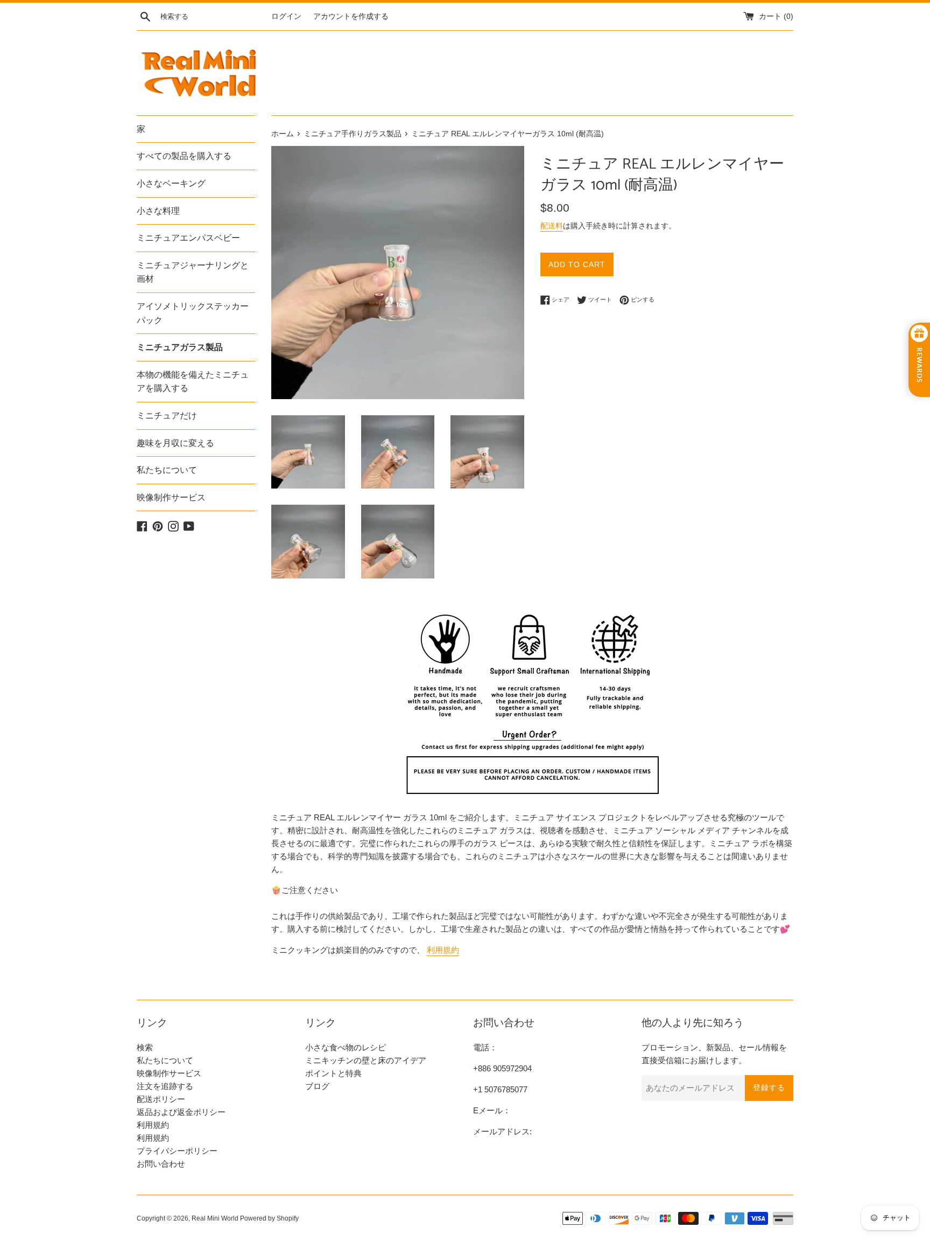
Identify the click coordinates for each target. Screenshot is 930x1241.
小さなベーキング (171, 183)
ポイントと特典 (333, 1073)
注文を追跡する (165, 1086)
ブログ (317, 1086)
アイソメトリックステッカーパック (193, 313)
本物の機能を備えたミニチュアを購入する (193, 381)
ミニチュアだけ (167, 415)
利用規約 (443, 949)
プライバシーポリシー (177, 1150)
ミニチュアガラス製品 (180, 347)
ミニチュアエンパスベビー (188, 237)
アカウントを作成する (351, 16)
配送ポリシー (161, 1099)
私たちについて (167, 470)
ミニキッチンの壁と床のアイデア (365, 1060)
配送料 (551, 225)
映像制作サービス (171, 497)
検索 (145, 1047)
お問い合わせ (161, 1163)
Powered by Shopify (269, 1218)
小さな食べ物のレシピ (345, 1047)
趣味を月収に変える (175, 443)
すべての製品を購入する (184, 156)
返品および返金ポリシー (181, 1112)
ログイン (286, 16)
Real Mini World (215, 1218)
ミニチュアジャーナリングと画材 (193, 272)
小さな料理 (158, 210)
